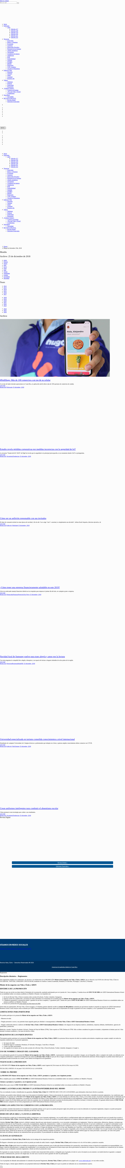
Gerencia (10, 45)
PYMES (9, 62)
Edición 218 (14, 31)
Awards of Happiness (13, 68)
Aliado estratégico (12, 50)
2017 (5, 294)
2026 (8, 27)
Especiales (10, 40)
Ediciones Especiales (13, 101)
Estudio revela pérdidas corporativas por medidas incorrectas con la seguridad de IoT (38, 449)
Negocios (6, 39)
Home (5, 246)
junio (5, 268)
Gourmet (9, 77)
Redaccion (3, 387)
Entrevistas (10, 85)
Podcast (9, 83)
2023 (5, 306)
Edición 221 (14, 36)
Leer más (2, 385)
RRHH (9, 64)
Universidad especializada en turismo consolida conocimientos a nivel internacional (37, 739)
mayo (5, 267)
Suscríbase (7, 95)
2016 (5, 293)
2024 (5, 309)
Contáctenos (10, 93)
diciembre (6, 278)
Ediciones (6, 26)
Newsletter (10, 96)
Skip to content (4, 1)
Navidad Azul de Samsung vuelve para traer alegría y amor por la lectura (32, 656)
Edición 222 (14, 37)
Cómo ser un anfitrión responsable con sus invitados (23, 518)
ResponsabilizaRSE (17, 663)
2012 (5, 286)
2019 (5, 299)
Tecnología (10, 52)
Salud (9, 75)
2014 (5, 289)
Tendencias (10, 55)
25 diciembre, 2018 (18, 387)
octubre (6, 275)
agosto (5, 272)
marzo (5, 263)
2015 (5, 291)
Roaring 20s (10, 78)
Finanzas (15, 594)
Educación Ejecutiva (13, 47)
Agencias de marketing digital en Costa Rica (64, 967)
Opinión (9, 60)
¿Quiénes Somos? (9, 88)
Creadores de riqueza (13, 54)
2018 (5, 297)
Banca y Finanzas (12, 42)
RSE (8, 57)
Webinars (10, 82)
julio (5, 270)
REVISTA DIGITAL (10, 98)
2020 (5, 301)
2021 (5, 302)
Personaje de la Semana (14, 49)
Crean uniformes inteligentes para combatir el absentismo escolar (29, 808)
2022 (5, 304)
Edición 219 (14, 32)
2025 (5, 310)
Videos (6, 80)
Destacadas (9, 594)
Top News (27, 594)
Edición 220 (14, 34)
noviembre (7, 276)
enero (5, 260)
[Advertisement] (13, 904)
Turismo (9, 73)
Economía (10, 44)
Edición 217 (14, 29)
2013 (5, 288)
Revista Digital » (62, 862)
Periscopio (10, 65)
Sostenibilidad (11, 59)
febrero (6, 262)
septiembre (7, 273)
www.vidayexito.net (85, 1160)
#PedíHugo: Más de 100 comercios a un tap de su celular (25, 380)
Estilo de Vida (8, 70)
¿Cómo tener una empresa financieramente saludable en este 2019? (30, 587)
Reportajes (10, 87)
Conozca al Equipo (12, 90)
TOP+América (11, 67)
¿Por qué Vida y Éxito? (14, 92)
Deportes (10, 72)
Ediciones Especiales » (62, 866)
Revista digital (11, 100)
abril (5, 265)
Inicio (5, 24)
